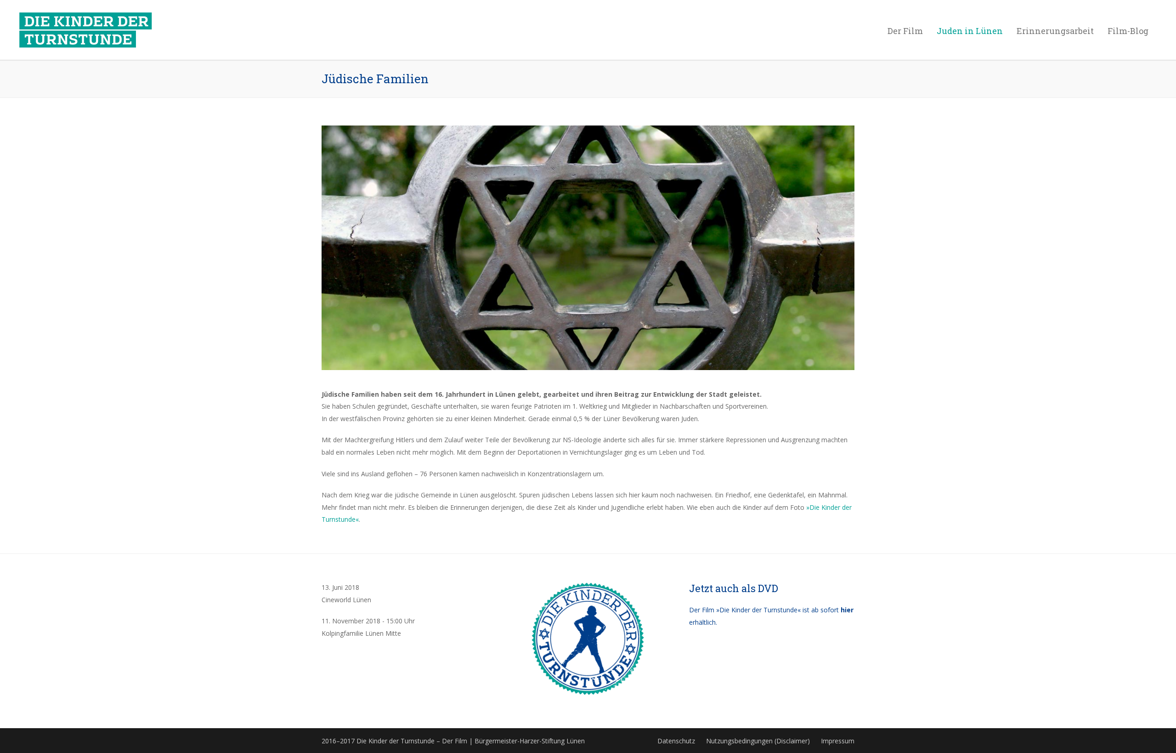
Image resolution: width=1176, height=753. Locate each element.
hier (847, 609)
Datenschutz (676, 740)
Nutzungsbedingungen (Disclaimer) (758, 740)
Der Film (905, 30)
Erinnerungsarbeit (1055, 30)
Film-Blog (1128, 30)
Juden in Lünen (970, 30)
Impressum (837, 740)
